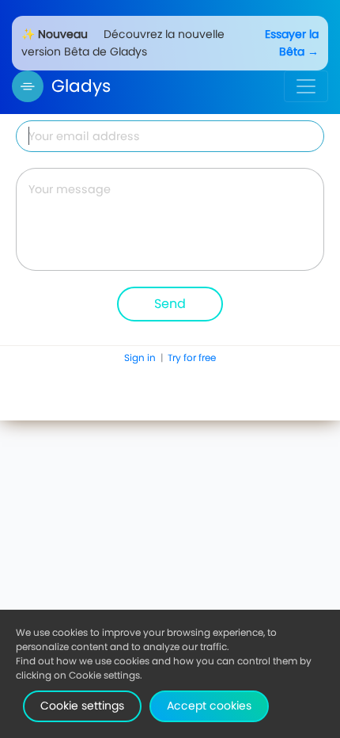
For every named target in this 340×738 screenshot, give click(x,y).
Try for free (192, 357)
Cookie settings (82, 705)
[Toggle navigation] (306, 86)
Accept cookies (209, 705)
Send (170, 304)
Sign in (141, 357)
